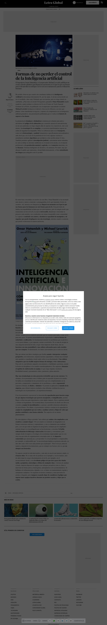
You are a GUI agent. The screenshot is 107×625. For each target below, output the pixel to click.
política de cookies (67, 310)
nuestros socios (49, 299)
